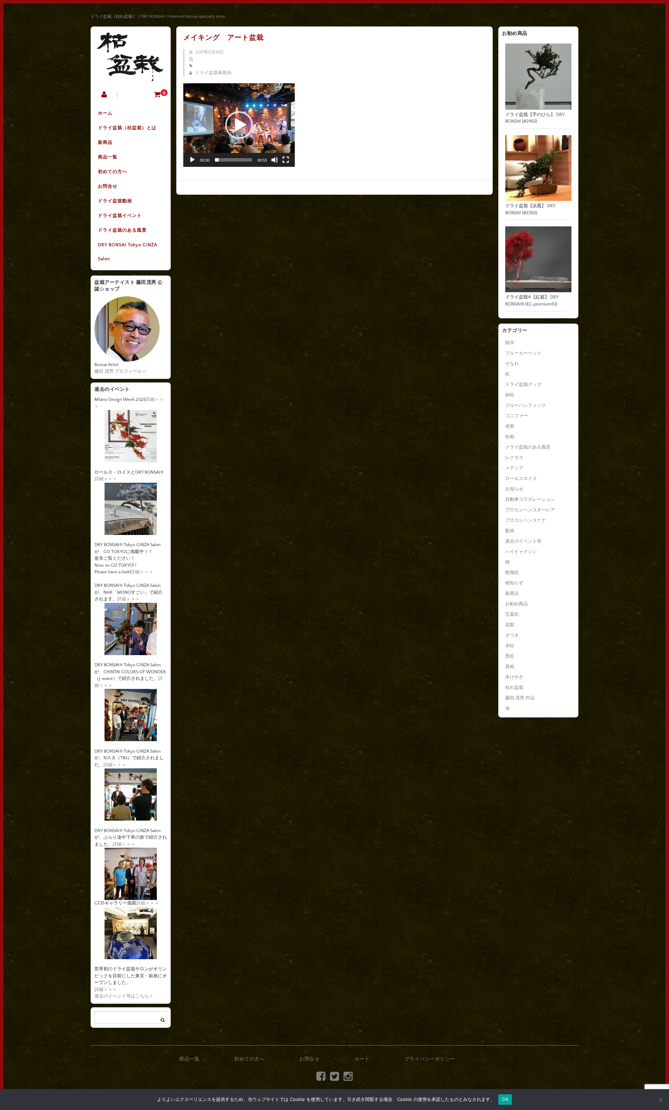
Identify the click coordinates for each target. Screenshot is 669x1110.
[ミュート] (274, 159)
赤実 (509, 426)
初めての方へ (112, 171)
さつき (512, 635)
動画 (509, 530)
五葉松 (512, 614)
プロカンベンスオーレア (530, 509)
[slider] (233, 160)
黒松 (509, 656)
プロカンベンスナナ (525, 520)
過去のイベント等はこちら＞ (123, 996)
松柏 (509, 436)
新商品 (105, 142)
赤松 (509, 645)
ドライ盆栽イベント (120, 215)
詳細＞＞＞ (105, 478)
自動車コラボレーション (530, 499)
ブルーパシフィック (525, 405)
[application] (239, 125)
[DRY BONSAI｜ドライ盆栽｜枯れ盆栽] (130, 76)
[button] (239, 125)
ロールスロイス (521, 478)
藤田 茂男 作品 (520, 698)
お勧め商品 (516, 603)
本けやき (514, 677)
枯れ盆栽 (514, 687)
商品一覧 (107, 157)
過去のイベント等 (523, 541)
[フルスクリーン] (285, 159)
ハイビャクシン (521, 551)
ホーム (105, 113)
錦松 (509, 395)
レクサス (514, 457)
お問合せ (107, 186)
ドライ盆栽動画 (115, 201)
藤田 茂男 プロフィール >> (120, 371)
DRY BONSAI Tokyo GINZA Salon (127, 251)
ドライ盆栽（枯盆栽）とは (127, 127)
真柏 (509, 666)
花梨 (509, 624)
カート (362, 1059)
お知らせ (514, 489)
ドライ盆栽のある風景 (122, 230)
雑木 (509, 342)
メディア (514, 468)
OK (505, 1099)
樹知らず (514, 583)
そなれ (512, 363)
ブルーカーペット (523, 353)
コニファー (516, 415)
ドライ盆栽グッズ (523, 384)
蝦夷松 (512, 572)
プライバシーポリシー (430, 1059)
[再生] (192, 159)
